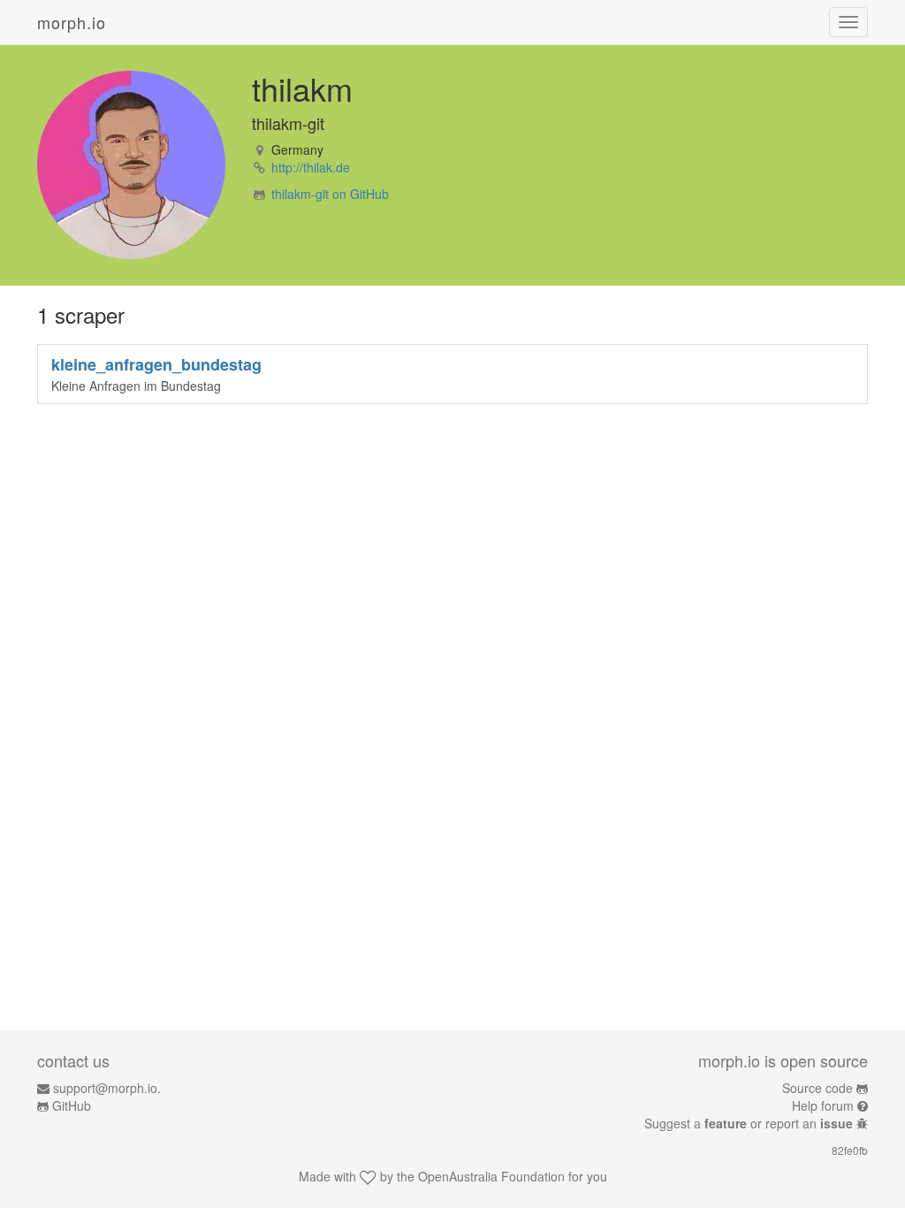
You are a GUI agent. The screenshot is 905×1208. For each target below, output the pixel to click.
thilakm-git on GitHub (330, 194)
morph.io (71, 22)
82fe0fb (850, 1150)
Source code (817, 1088)
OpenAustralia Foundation (491, 1176)
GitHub (71, 1105)
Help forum (823, 1105)
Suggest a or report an (748, 1123)
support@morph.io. (107, 1088)
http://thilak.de (310, 167)
